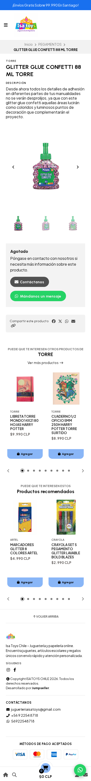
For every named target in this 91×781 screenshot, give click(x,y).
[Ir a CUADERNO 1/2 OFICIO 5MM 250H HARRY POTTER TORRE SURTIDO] (66, 389)
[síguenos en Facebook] (14, 670)
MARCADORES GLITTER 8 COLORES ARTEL (24, 549)
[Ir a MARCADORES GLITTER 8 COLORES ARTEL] (25, 517)
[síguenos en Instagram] (8, 670)
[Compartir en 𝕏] (60, 321)
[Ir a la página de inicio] (5, 775)
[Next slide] (77, 167)
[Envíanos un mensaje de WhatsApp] (80, 770)
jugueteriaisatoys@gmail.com (36, 709)
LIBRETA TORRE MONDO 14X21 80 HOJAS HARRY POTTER (24, 422)
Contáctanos (31, 282)
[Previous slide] (13, 167)
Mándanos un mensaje (40, 296)
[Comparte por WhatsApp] (66, 321)
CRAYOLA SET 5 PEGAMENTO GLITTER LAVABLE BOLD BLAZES (65, 551)
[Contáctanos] (85, 775)
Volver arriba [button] (47, 616)
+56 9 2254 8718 (24, 715)
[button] (13, 326)
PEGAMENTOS (50, 44)
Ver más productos (43, 363)
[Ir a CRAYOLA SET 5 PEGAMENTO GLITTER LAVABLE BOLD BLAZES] (66, 517)
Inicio (29, 44)
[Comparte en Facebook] (53, 321)
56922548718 (22, 721)
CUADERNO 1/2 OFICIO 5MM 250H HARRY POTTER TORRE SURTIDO (64, 424)
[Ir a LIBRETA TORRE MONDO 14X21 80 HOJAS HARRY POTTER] (25, 389)
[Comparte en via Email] (73, 321)
